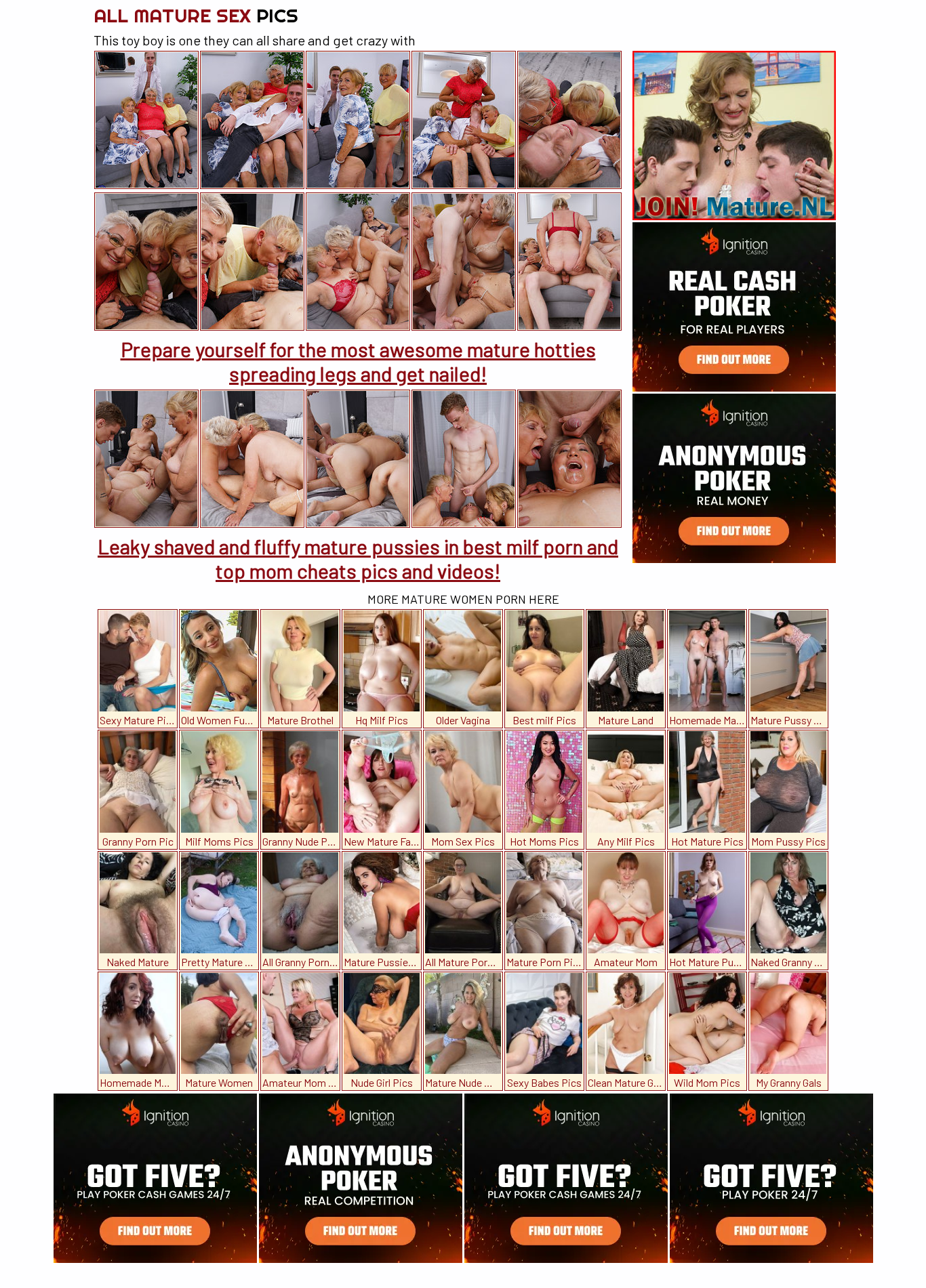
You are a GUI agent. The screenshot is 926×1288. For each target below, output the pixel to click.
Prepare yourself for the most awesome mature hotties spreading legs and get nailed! (358, 361)
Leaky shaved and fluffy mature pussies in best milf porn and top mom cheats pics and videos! (358, 558)
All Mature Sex (196, 15)
